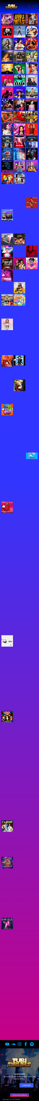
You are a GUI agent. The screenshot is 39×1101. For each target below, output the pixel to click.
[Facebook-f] (26, 1044)
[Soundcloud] (13, 1044)
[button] (29, 6)
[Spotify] (32, 1044)
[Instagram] (20, 1044)
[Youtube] (7, 1044)
